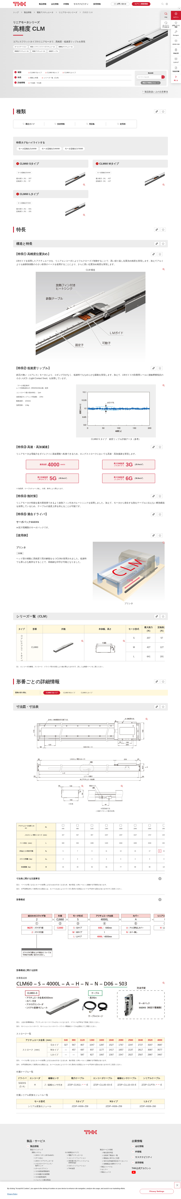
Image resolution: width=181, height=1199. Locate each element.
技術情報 (61, 124)
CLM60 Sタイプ (36, 73)
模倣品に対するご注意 (111, 1158)
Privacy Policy (12, 1194)
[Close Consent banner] (177, 1185)
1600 (120, 828)
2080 (149, 828)
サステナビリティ (143, 1157)
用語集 (92, 124)
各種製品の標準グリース (112, 1164)
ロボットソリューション (77, 1166)
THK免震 (71, 1168)
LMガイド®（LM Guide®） (45, 1155)
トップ (16, 12)
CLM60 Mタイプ (53, 73)
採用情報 (97, 4)
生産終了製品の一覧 (110, 1155)
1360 (106, 828)
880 (77, 828)
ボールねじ (39, 1158)
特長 (19, 77)
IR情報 (138, 1152)
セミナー (104, 1169)
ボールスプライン (41, 1168)
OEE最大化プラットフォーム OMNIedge (78, 1162)
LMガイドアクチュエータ (44, 1161)
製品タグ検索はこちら (149, 82)
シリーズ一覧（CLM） (52, 78)
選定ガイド (30, 124)
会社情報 (139, 1146)
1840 (135, 828)
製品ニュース (106, 1172)
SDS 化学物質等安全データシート (115, 1161)
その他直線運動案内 (42, 1171)
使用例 (122, 124)
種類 (19, 72)
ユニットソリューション (77, 1158)
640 (63, 828)
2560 (163, 828)
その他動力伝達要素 (42, 1174)
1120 (91, 828)
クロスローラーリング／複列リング (44, 1164)
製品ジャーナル (106, 1167)
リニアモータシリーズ (68, 12)
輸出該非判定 (108, 1152)
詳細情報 (21, 82)
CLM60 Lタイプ (70, 73)
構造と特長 (34, 78)
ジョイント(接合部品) (43, 1180)
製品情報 (27, 12)
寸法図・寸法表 (35, 83)
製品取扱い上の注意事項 (156, 92)
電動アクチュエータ (45, 12)
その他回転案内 (40, 1177)
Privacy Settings (156, 1191)
